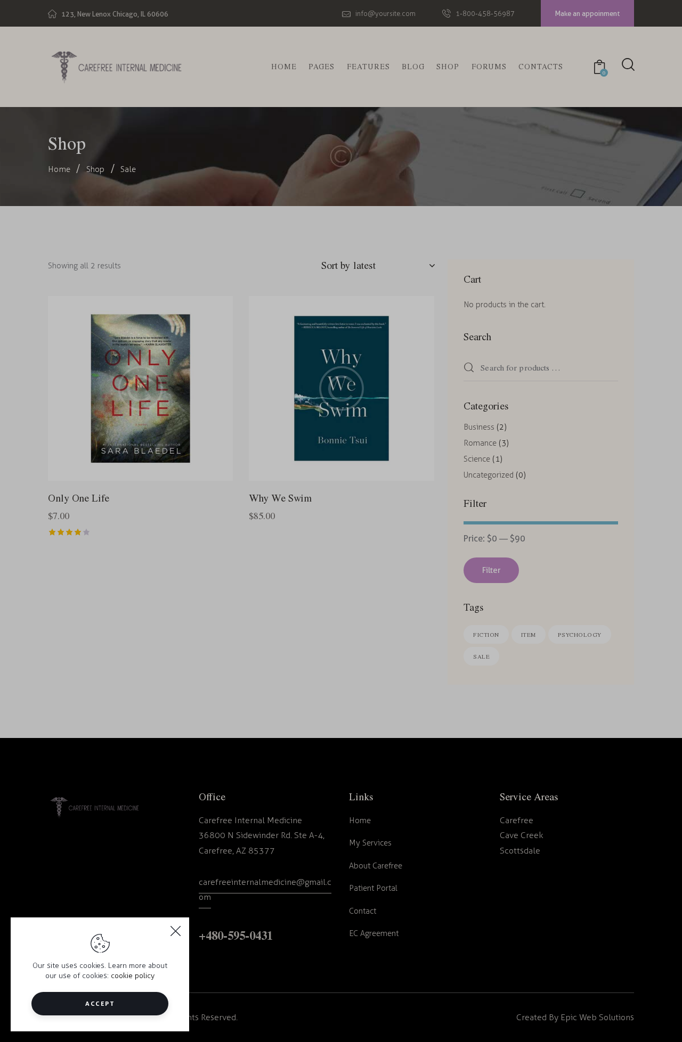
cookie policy (133, 975)
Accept (100, 1003)
